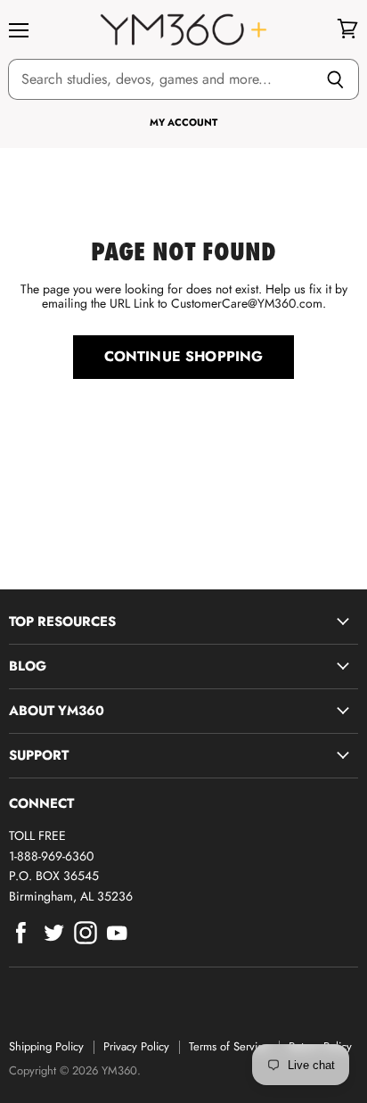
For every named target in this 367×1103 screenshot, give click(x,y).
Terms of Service (229, 1046)
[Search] (335, 79)
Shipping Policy (46, 1046)
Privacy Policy (136, 1046)
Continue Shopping (184, 356)
